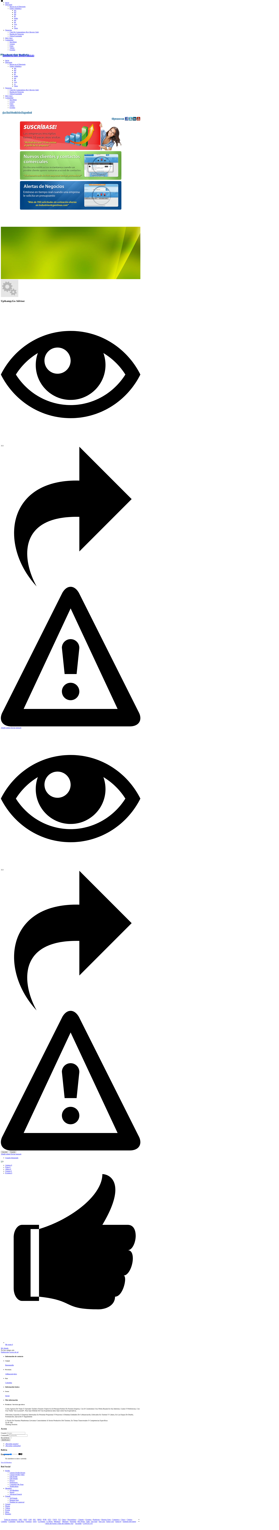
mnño (16, 18)
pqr (15, 20)
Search (12, 1492)
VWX (55, 1520)
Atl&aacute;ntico (11, 1374)
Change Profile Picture (17, 1473)
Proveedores (72, 1520)
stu (15, 22)
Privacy (12, 1480)
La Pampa (41, 1521)
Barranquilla (9, 1365)
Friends (7, 1496)
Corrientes (11, 1521)
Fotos (11, 46)
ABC (20, 1520)
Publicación (5, 1352)
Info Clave (9, 38)
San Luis (102, 1521)
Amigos (8, 1165)
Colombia (8, 1383)
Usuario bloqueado (11, 1158)
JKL (34, 1520)
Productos (96, 1520)
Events (7, 1510)
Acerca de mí (13, 1352)
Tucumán (78, 1523)
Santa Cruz (110, 1521)
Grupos (12, 44)
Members (8, 1488)
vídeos (8, 1169)
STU (49, 1520)
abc (15, 10)
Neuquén (73, 1521)
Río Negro (81, 1521)
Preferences (14, 1482)
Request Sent (14, 1500)
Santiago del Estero (129, 1521)
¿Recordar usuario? (12, 1444)
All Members (14, 1490)
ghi (15, 14)
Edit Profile (13, 1477)
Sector (7, 1396)
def (15, 12)
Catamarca (115, 1520)
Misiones (65, 1521)
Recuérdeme (5, 1438)
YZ (59, 1520)
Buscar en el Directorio (18, 7)
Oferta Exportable (16, 36)
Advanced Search (16, 1494)
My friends (4, 1348)
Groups (7, 1504)
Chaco (123, 1520)
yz (15, 26)
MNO (39, 1520)
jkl (15, 16)
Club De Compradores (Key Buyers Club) (24, 32)
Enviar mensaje (16, 728)
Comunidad (9, 40)
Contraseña (5, 1435)
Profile (7, 1471)
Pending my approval (17, 1502)
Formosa (29, 1521)
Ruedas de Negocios (17, 34)
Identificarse (5, 1440)
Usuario (3, 1433)
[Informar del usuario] (70, 726)
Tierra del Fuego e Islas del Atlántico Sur (59, 1523)
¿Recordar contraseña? (13, 1446)
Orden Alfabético (15, 8)
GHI (30, 1520)
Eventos (12, 50)
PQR (44, 1520)
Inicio (7, 3)
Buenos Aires (106, 1520)
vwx (15, 24)
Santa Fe (118, 1521)
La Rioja (50, 1521)
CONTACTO (88, 1523)
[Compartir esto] (70, 586)
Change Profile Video (17, 1475)
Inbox (7, 1512)
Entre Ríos (20, 1521)
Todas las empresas (10, 1520)
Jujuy (35, 1521)
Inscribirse (13, 42)
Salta (88, 1521)
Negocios (8, 30)
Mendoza (57, 1521)
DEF (25, 1520)
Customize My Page (17, 1484)
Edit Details (14, 1479)
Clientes (81, 1520)
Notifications (14, 1486)
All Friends (13, 1498)
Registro (8, 1514)
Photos (7, 1506)
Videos (12, 48)
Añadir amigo (6, 728)
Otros (16, 28)
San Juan (94, 1521)
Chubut (129, 1520)
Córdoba (4, 1521)
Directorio (8, 5)
